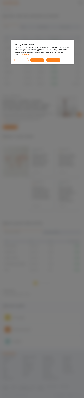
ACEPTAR (53, 60)
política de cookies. (25, 54)
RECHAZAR (37, 60)
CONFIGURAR (21, 60)
